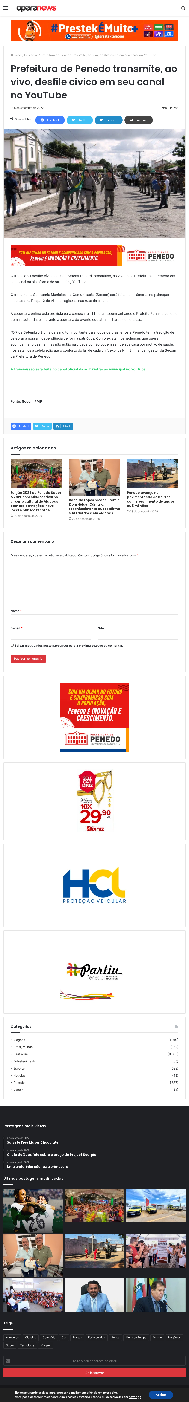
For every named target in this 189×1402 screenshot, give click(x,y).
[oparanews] (37, 7)
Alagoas (19, 1040)
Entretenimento (24, 1061)
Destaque (31, 55)
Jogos (115, 1337)
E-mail (17, 628)
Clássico (30, 1337)
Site (101, 628)
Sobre (10, 1345)
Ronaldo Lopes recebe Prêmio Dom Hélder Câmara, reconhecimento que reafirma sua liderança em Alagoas (94, 506)
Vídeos (18, 1090)
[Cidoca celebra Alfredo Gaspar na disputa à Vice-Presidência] (156, 1295)
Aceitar (161, 1395)
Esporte (19, 1068)
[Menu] (5, 9)
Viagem (45, 1345)
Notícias (19, 1075)
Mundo (157, 1337)
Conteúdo (49, 1337)
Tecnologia (27, 1345)
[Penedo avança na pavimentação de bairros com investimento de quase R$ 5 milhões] (152, 473)
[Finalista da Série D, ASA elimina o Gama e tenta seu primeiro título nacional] (33, 1211)
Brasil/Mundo (23, 1047)
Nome (16, 611)
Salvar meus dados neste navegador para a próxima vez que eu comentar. (69, 645)
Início (17, 55)
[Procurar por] (183, 9)
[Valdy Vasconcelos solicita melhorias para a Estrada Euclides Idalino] (94, 1295)
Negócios (174, 1337)
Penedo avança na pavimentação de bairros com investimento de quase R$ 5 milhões (150, 499)
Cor (64, 1337)
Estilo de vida (96, 1337)
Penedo (19, 1082)
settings (135, 1397)
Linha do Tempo (136, 1337)
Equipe (77, 1337)
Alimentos (12, 1337)
